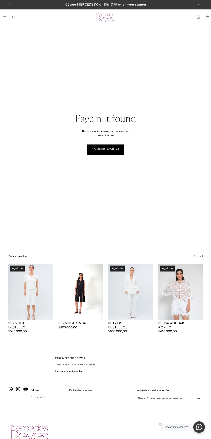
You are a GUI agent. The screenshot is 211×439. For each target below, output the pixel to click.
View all (198, 256)
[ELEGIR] (96, 313)
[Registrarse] (198, 398)
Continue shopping (105, 149)
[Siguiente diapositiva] (198, 4)
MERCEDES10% (89, 4)
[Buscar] (13, 17)
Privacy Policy (37, 397)
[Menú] (4, 17)
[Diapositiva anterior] (9, 4)
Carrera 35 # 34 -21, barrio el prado (75, 365)
